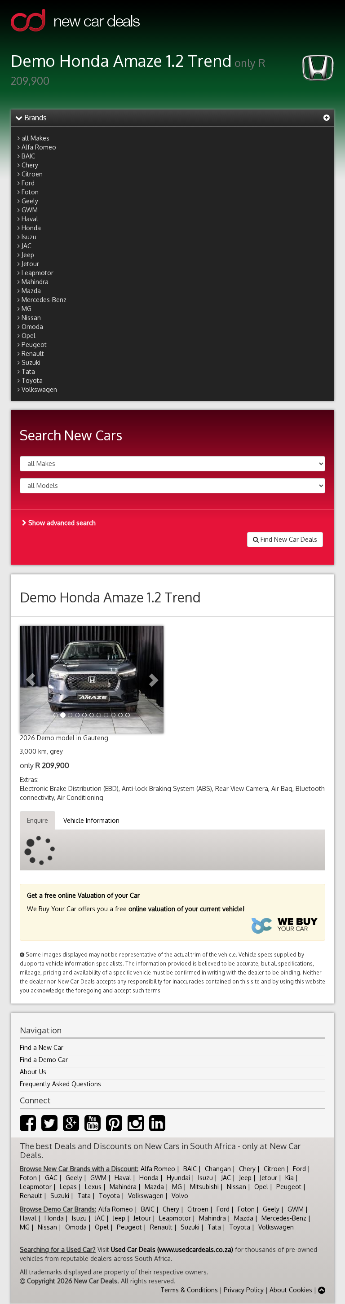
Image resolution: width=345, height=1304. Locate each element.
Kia (289, 1177)
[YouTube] (92, 1127)
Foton (30, 192)
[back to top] (321, 1290)
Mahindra (35, 281)
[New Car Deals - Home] (75, 38)
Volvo (180, 1195)
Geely (30, 201)
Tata (28, 371)
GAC (51, 1177)
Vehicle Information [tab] (91, 820)
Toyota (32, 380)
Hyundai (178, 1177)
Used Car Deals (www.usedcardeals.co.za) (172, 1249)
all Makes (35, 138)
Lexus (93, 1186)
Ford (28, 183)
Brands (34, 117)
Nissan (31, 317)
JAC (26, 246)
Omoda (32, 326)
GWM (30, 210)
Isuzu (29, 237)
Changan (218, 1168)
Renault (33, 353)
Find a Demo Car (44, 1059)
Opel (28, 335)
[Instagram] (136, 1127)
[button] (30, 679)
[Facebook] (28, 1127)
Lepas (68, 1186)
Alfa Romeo (39, 147)
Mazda (31, 290)
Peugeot (34, 344)
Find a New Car (41, 1047)
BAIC (28, 156)
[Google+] (71, 1127)
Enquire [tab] (37, 820)
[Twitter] (49, 1127)
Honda (31, 228)
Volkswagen (39, 389)
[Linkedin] (157, 1127)
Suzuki (31, 362)
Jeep (28, 255)
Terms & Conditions (189, 1290)
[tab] (172, 118)
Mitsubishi (204, 1186)
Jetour (30, 264)
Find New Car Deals (288, 539)
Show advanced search (61, 523)
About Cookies (291, 1290)
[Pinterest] (114, 1127)
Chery (30, 165)
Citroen (32, 174)
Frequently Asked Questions (60, 1084)
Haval (30, 219)
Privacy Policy (244, 1290)
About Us (33, 1072)
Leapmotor (37, 273)
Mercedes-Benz (44, 299)
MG (26, 308)
